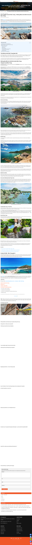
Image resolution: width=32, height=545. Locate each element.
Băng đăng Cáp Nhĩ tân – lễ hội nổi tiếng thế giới (8, 366)
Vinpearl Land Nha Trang (4, 45)
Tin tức (5, 11)
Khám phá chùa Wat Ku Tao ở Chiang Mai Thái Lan (8, 407)
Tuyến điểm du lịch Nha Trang (12, 300)
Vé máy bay (2, 499)
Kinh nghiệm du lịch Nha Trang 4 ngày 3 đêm (20, 299)
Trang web (3, 485)
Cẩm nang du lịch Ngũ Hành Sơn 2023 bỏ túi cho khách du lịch (9, 251)
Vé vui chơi (2, 500)
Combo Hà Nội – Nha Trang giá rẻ (5, 51)
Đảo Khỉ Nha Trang (4, 50)
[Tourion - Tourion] (16, 1)
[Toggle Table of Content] (29, 42)
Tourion (8, 21)
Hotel (2, 496)
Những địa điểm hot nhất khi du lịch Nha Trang (7, 44)
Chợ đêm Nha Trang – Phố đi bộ (5, 49)
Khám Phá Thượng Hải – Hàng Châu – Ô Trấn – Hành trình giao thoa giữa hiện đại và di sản (13, 504)
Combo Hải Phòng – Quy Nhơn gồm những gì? (7, 465)
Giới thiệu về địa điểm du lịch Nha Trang (8, 299)
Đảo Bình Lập (3, 47)
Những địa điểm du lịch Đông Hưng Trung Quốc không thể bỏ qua (10, 321)
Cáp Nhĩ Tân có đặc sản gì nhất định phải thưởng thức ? (9, 446)
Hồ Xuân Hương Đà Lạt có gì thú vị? (6, 388)
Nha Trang (4, 19)
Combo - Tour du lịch (5, 13)
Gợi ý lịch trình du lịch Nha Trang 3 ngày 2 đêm (7, 248)
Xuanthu (8, 17)
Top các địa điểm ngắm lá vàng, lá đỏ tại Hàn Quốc (8, 345)
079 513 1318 (9, 521)
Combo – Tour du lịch (4, 494)
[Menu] (0, 1)
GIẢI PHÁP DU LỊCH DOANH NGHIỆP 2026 (7, 511)
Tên (2, 478)
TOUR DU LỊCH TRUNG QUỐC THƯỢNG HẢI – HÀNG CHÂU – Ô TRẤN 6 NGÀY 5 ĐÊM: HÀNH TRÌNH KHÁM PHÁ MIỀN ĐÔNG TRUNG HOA (15, 508)
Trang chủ (2, 11)
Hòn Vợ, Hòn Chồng (4, 46)
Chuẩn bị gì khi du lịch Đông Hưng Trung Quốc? (8, 347)
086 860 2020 (5, 521)
